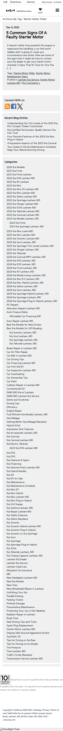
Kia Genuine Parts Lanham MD (23, 467)
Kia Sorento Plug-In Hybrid (21, 530)
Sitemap (37, 710)
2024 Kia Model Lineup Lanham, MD (26, 275)
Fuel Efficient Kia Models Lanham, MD (27, 414)
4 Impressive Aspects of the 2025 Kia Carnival (31, 143)
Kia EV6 (11, 453)
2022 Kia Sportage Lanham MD (23, 200)
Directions (15, 2)
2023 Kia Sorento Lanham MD (23, 238)
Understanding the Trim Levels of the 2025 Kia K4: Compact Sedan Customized (32, 125)
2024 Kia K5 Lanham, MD (20, 271)
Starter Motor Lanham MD (21, 629)
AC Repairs (12, 304)
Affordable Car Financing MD (25, 316)
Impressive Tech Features (20, 429)
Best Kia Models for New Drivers (24, 324)
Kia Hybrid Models (16, 471)
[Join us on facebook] (13, 106)
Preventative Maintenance (21, 607)
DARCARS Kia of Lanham (20, 392)
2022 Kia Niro (14, 185)
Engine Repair (14, 411)
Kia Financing (14, 464)
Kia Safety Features (17, 515)
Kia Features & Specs (18, 460)
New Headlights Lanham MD (22, 577)
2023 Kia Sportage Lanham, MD (26, 226)
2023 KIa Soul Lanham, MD (21, 242)
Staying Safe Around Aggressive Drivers (28, 633)
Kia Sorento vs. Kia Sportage (22, 533)
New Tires (12, 585)
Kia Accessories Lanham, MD (22, 433)
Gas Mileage (13, 418)
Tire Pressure (14, 647)
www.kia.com (9, 720)
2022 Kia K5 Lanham (18, 182)
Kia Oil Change (15, 504)
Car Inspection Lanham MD (21, 370)
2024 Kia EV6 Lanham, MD (21, 260)
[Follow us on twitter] (20, 106)
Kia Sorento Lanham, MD (22, 332)
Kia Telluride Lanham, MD (23, 343)
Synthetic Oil (13, 636)
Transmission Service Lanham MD (25, 658)
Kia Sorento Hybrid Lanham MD (24, 526)
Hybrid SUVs (13, 425)
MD (8, 574)
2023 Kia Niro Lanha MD (20, 231)
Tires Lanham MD (16, 651)
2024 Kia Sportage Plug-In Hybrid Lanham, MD (32, 301)
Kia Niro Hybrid (15, 493)
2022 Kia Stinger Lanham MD (22, 204)
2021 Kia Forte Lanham (19, 174)
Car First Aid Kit (15, 366)
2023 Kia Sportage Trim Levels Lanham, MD (30, 246)
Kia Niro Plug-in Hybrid (19, 500)
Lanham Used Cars (17, 566)
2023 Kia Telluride (16, 253)
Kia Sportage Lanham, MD (23, 340)
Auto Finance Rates (17, 312)
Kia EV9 (11, 456)
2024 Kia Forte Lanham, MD (22, 268)
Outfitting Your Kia (17, 592)
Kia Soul (11, 537)
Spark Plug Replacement (20, 625)
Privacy (46, 710)
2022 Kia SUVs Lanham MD (21, 207)
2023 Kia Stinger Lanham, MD (23, 249)
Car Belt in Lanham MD (19, 355)
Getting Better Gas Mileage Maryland (26, 422)
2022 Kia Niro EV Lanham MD (23, 189)
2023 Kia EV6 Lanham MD (23, 448)
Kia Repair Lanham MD (19, 511)
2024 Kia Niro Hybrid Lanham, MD (25, 282)
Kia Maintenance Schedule (21, 486)
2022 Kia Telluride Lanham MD (23, 211)
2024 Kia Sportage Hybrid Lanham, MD (28, 293)
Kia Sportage (13, 541)
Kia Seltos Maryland (17, 519)
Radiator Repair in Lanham (21, 614)
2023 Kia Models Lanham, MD (23, 218)
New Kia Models (15, 581)
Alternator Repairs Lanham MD (23, 308)
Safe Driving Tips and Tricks (22, 622)
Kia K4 (10, 475)
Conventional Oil (15, 388)
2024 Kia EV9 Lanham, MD (21, 264)
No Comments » (31, 83)
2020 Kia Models (16, 167)
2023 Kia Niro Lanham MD (21, 235)
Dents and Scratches (18, 399)
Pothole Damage (16, 603)
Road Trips (12, 618)
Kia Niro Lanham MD (18, 497)
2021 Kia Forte (14, 171)
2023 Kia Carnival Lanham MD (23, 215)
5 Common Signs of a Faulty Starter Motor (26, 35)
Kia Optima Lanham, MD (20, 508)
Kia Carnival (13, 436)
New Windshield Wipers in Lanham (25, 588)
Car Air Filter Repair (17, 352)
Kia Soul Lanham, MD (21, 336)
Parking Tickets (15, 600)
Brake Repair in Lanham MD (22, 348)
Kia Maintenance (15, 482)
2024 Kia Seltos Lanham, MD (22, 286)
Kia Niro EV (13, 489)
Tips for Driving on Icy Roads (22, 644)
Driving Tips (13, 403)
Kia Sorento (13, 522)
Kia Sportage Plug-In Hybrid (22, 544)
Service (31, 2)
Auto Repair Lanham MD (20, 321)
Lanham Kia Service (28, 79)
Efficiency (12, 407)
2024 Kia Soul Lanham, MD (21, 290)
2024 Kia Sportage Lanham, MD (24, 297)
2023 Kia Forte (17, 223)
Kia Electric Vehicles (17, 444)
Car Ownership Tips (17, 377)
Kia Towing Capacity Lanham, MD (25, 555)
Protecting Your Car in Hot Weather (26, 611)
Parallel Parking (15, 596)
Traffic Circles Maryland (19, 655)
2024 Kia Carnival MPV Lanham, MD (26, 257)
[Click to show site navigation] (57, 10)
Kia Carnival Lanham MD (20, 440)
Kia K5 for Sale (15, 478)
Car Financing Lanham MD (21, 363)
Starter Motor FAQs (23, 73)
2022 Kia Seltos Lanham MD (22, 196)
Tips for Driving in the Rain (21, 640)
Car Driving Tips (15, 359)
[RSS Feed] (7, 106)
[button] (5, 2)
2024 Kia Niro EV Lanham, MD (23, 279)
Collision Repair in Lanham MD (23, 385)
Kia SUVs (11, 548)
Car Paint (12, 381)
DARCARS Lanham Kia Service (23, 396)
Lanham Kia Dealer (17, 559)
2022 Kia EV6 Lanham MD (21, 178)
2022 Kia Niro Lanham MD (21, 193)
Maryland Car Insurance (19, 570)
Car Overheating (15, 374)
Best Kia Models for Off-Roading (24, 328)
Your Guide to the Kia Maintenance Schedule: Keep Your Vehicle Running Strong (31, 148)
